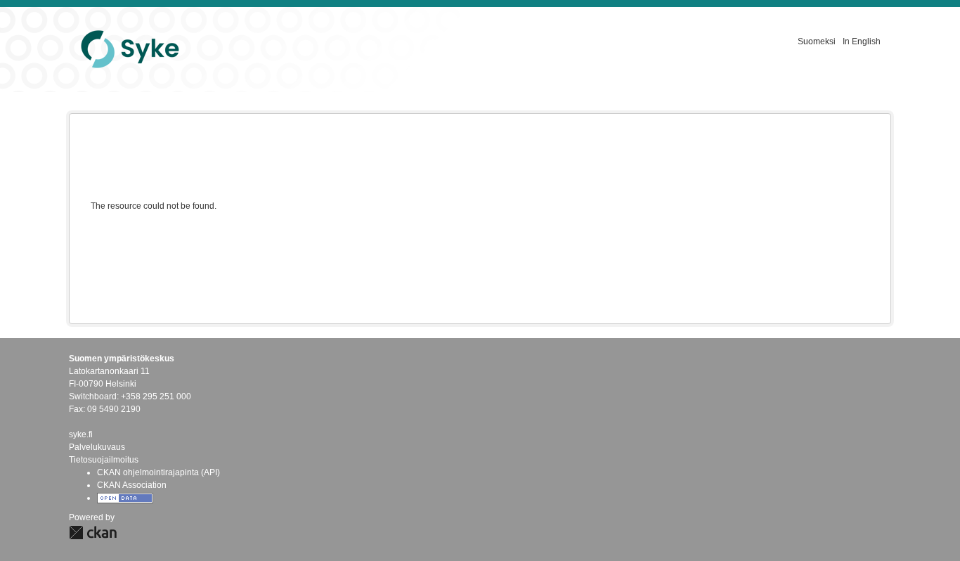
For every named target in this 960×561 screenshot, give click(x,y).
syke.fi (81, 434)
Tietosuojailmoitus (103, 460)
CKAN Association (132, 485)
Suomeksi (817, 41)
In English (862, 41)
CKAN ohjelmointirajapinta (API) (158, 472)
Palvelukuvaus (97, 447)
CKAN (93, 532)
